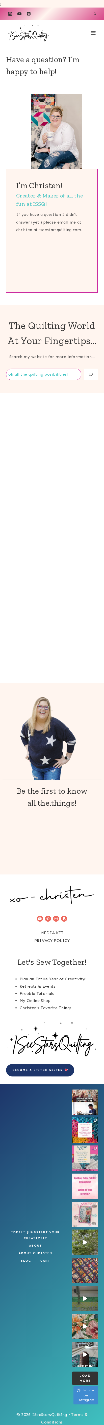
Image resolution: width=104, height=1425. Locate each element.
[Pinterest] (29, 14)
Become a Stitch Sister (38, 1070)
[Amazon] (64, 919)
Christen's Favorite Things (45, 1007)
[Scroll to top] (71, 1400)
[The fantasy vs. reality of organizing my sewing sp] (85, 1102)
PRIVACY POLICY (52, 940)
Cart (45, 1260)
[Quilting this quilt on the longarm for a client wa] (85, 1270)
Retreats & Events (37, 986)
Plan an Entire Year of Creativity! (53, 979)
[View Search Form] (95, 14)
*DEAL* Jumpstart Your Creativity (35, 1235)
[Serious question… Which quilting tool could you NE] (85, 1158)
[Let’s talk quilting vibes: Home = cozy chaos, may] (85, 1130)
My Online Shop (35, 1000)
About (35, 1245)
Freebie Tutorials (37, 993)
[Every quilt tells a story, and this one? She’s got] (85, 1214)
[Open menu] (93, 33)
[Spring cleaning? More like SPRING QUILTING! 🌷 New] (85, 1326)
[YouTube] (19, 14)
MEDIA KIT (52, 932)
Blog (26, 1260)
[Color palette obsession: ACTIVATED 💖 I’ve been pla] (85, 1186)
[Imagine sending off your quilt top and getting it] (85, 1298)
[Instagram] (10, 14)
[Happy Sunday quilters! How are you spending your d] (85, 1242)
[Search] (91, 374)
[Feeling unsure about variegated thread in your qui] (85, 1354)
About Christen (35, 1253)
